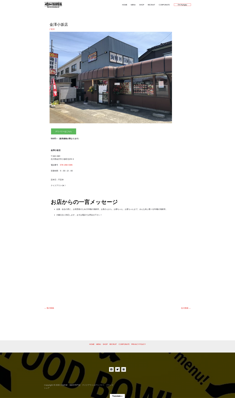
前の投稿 (49, 308)
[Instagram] (123, 369)
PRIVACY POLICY (138, 344)
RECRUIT (151, 4)
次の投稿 (186, 308)
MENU (133, 4)
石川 (53, 29)
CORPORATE (164, 4)
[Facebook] (111, 369)
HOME (124, 4)
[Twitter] (117, 369)
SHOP (141, 4)
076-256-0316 (66, 165)
